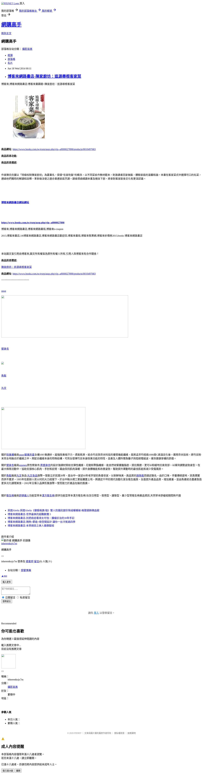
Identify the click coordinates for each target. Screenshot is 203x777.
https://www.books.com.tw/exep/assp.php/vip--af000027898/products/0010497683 (54, 149)
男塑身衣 (45, 465)
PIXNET (77, 733)
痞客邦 (29, 561)
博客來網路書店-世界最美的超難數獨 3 (29, 514)
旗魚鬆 (140, 475)
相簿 (10, 55)
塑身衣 (5, 348)
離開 (18, 771)
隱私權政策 (119, 733)
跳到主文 (6, 33)
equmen (23, 465)
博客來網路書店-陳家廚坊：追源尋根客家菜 (44, 76)
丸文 (3, 388)
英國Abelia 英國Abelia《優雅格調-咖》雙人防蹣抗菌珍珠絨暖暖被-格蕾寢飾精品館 (53, 510)
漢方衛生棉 (48, 495)
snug (3, 291)
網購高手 (11, 24)
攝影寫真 (27, 49)
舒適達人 (24, 495)
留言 (36, 561)
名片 (10, 63)
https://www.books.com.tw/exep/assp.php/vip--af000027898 (32, 222)
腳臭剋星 (29, 454)
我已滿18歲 (8, 771)
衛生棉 (10, 495)
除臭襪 (10, 454)
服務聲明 (132, 733)
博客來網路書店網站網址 (15, 202)
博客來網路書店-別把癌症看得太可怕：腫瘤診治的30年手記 (41, 518)
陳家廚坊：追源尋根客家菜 (16, 267)
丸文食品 (32, 475)
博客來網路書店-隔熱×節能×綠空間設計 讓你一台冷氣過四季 (41, 521)
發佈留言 (7, 601)
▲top (4, 575)
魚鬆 (3, 375)
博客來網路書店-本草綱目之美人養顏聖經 (31, 525)
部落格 (11, 59)
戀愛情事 (26, 570)
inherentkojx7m (9, 543)
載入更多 (7, 582)
